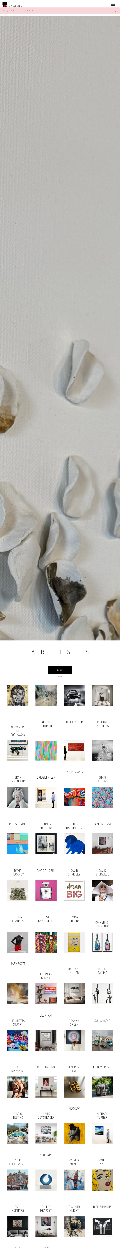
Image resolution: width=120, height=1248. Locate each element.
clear (60, 676)
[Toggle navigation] (113, 4)
